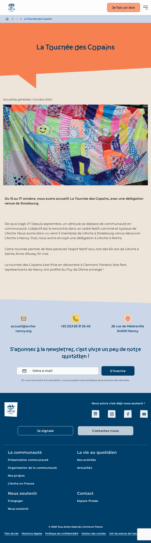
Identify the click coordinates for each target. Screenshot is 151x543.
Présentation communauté (28, 460)
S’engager (15, 501)
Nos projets (16, 475)
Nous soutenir (22, 493)
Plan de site (12, 533)
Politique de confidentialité (61, 533)
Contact (85, 493)
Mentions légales (32, 533)
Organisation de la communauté (32, 468)
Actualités (84, 468)
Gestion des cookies (93, 533)
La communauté (25, 452)
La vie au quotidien (97, 452)
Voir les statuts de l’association (128, 533)
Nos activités (86, 460)
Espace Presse (87, 501)
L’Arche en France (21, 483)
